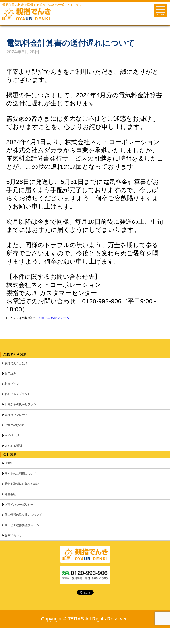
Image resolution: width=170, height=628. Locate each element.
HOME (9, 463)
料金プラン (12, 384)
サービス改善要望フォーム (22, 525)
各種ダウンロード (16, 414)
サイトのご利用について (20, 473)
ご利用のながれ (15, 425)
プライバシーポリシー (19, 504)
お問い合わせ (13, 535)
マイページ (12, 435)
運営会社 (10, 494)
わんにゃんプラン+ (17, 394)
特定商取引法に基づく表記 (22, 483)
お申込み (10, 373)
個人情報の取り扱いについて (23, 514)
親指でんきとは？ (16, 363)
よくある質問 (13, 445)
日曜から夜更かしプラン (20, 404)
